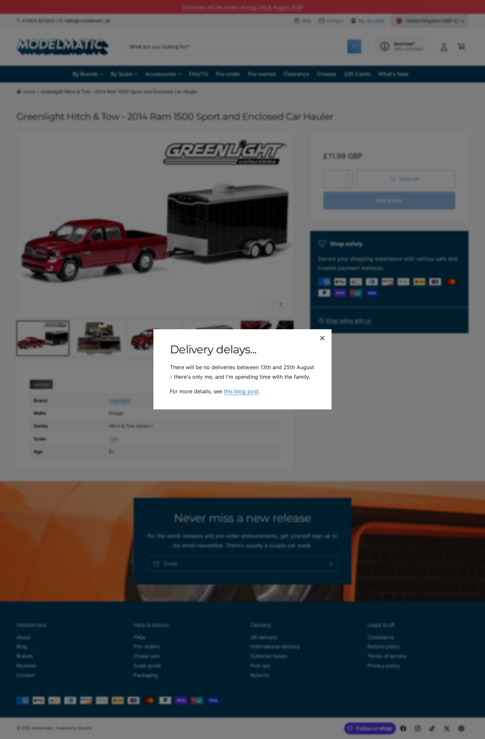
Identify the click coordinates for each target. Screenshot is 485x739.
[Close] (322, 338)
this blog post (241, 391)
